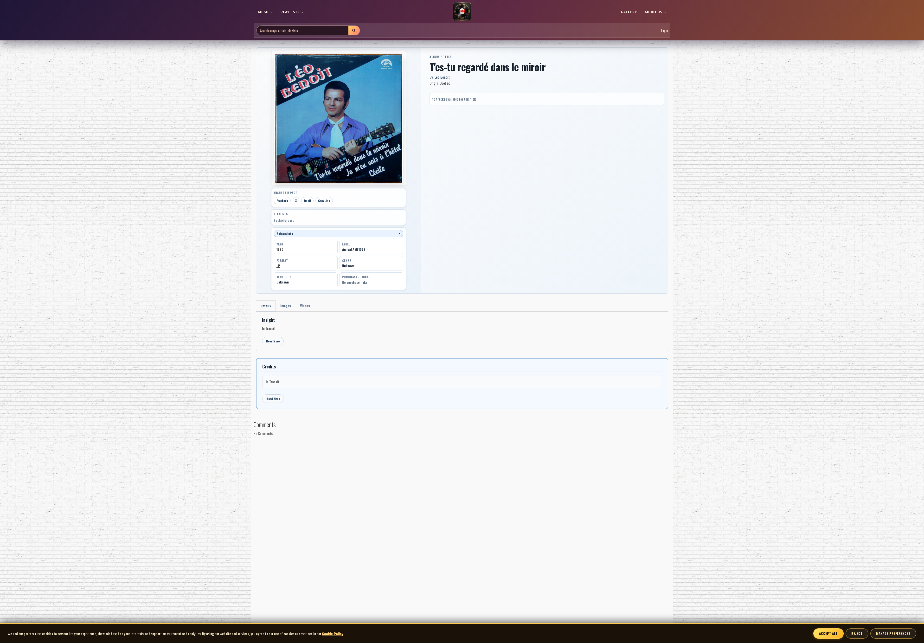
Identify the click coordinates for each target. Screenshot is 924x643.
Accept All (828, 633)
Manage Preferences (893, 633)
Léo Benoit (442, 77)
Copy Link (324, 201)
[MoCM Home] (462, 11)
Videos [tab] (305, 305)
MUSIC (264, 12)
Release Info (338, 233)
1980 (279, 249)
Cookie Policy (332, 633)
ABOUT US (654, 12)
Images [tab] (285, 305)
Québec (445, 83)
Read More (273, 341)
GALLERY (629, 12)
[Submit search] (354, 30)
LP (278, 265)
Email (307, 201)
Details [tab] (266, 305)
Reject (856, 633)
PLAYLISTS (291, 12)
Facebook (282, 201)
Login (664, 30)
